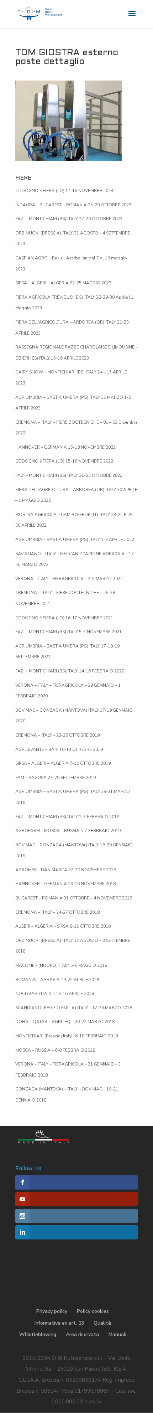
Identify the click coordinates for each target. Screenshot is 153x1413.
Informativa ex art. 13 (59, 1323)
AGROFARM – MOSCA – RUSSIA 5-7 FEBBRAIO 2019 (68, 831)
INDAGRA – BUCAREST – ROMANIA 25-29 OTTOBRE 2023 (73, 205)
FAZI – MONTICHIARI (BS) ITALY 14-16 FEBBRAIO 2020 (69, 671)
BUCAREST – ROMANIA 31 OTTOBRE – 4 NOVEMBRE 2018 (73, 898)
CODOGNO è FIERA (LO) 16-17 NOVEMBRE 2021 (64, 618)
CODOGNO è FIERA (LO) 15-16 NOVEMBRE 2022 (64, 461)
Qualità (102, 1323)
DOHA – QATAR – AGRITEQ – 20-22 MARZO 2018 (65, 1022)
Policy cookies (93, 1311)
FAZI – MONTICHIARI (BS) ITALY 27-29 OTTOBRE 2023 (68, 219)
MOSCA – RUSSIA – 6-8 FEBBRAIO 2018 (55, 1050)
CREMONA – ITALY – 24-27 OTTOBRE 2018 (57, 912)
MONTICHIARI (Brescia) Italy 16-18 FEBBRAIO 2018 (66, 1036)
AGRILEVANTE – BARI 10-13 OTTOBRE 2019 (59, 749)
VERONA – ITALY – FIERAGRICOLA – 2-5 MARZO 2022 (69, 579)
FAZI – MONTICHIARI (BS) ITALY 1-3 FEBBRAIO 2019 (67, 817)
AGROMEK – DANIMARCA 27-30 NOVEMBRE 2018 (65, 870)
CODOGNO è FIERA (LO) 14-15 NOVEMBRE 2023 (64, 191)
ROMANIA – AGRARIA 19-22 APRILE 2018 (57, 980)
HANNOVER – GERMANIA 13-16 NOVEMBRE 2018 (65, 884)
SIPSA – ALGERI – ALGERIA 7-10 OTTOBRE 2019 (63, 763)
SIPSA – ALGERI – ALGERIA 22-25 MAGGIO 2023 (63, 283)
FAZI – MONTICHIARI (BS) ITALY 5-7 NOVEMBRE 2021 (68, 632)
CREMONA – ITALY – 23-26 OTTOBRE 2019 (57, 735)
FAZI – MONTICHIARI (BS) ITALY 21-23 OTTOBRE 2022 (68, 475)
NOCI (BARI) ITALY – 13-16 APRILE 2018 (54, 993)
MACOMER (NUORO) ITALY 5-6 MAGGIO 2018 (61, 965)
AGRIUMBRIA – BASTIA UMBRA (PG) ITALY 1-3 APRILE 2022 (74, 539)
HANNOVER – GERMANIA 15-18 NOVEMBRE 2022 (65, 447)
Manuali (117, 1334)
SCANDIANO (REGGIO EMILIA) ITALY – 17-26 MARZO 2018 (73, 1008)
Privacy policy (51, 1311)
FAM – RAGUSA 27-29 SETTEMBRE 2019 (55, 777)
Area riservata (82, 1334)
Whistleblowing (37, 1334)
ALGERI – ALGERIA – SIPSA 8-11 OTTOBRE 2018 (63, 926)
